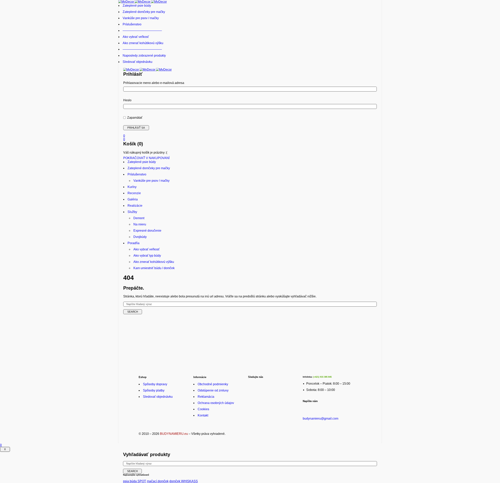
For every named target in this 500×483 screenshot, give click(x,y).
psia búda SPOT (134, 481)
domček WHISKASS (183, 481)
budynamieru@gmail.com (320, 418)
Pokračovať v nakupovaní (146, 158)
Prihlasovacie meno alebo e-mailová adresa (153, 83)
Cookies (203, 409)
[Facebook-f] (253, 383)
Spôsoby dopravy (155, 384)
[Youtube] (266, 383)
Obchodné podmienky (213, 384)
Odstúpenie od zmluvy (213, 390)
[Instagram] (278, 383)
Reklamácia (206, 396)
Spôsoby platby (153, 390)
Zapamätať (134, 117)
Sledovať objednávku (158, 396)
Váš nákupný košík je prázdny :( (145, 152)
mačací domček (158, 481)
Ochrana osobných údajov (216, 403)
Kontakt (203, 415)
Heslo (127, 100)
